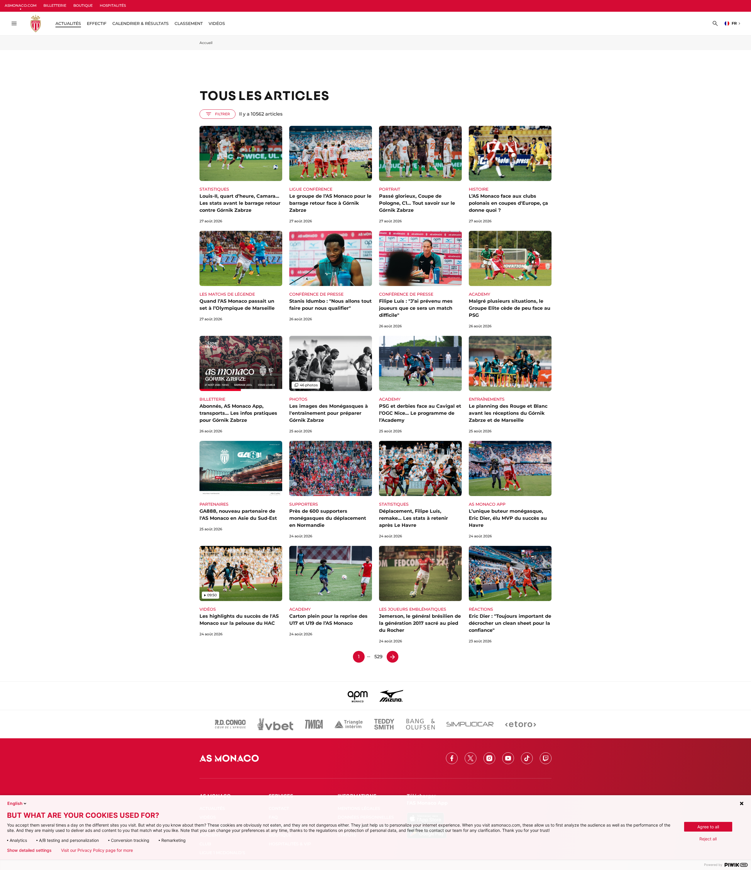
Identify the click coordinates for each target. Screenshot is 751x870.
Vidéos (217, 23)
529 (378, 656)
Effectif (96, 23)
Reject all (708, 838)
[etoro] (520, 724)
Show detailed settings (29, 850)
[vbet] (275, 724)
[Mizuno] (391, 695)
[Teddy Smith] (384, 724)
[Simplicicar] (469, 724)
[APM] (358, 695)
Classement (189, 23)
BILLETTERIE (54, 5)
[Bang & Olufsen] (420, 724)
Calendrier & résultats (140, 23)
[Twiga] (314, 724)
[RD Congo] (230, 724)
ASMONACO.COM (20, 5)
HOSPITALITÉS (113, 5)
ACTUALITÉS (68, 23)
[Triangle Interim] (348, 724)
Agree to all (708, 826)
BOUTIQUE (83, 5)
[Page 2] (392, 657)
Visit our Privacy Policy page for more (97, 850)
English (15, 803)
